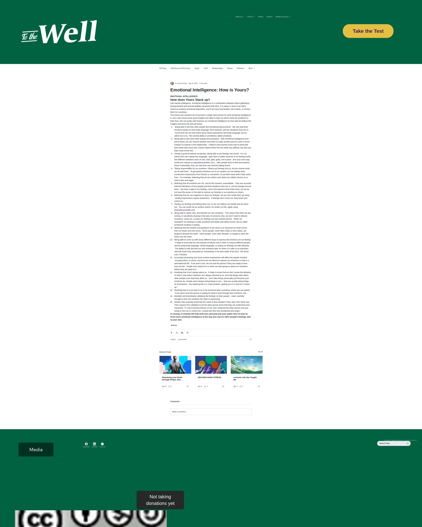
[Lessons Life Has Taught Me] (247, 365)
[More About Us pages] (243, 16)
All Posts (162, 68)
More (251, 68)
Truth (206, 68)
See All (260, 352)
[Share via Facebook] (171, 333)
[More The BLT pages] (254, 16)
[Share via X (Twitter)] (177, 333)
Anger (197, 68)
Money (230, 68)
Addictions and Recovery (180, 68)
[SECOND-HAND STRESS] (211, 365)
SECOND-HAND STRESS (209, 377)
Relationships (217, 68)
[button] (160, 500)
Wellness (240, 68)
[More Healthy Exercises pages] (289, 16)
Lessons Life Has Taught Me (245, 378)
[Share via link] (187, 333)
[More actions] (250, 83)
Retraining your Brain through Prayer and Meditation (172, 378)
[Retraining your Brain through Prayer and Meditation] (175, 365)
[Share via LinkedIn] (182, 333)
